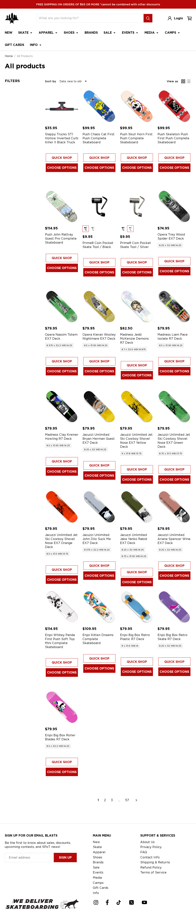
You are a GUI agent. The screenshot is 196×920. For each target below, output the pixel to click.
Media (150, 32)
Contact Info (150, 857)
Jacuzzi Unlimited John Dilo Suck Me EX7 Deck (96, 539)
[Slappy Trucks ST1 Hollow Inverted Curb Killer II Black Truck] (62, 106)
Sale (108, 32)
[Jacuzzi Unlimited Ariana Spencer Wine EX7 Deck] (174, 507)
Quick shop (62, 158)
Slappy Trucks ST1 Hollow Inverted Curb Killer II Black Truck (61, 138)
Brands (91, 32)
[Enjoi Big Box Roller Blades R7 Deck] (62, 707)
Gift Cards (14, 45)
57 (127, 800)
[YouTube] (144, 902)
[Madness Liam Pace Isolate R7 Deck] (174, 306)
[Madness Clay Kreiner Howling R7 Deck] (62, 406)
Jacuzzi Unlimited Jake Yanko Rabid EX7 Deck (133, 539)
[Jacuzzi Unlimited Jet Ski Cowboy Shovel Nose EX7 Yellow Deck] (137, 406)
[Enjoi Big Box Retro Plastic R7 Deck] (137, 607)
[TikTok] (118, 902)
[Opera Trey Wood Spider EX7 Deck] (174, 206)
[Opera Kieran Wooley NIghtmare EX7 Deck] (99, 306)
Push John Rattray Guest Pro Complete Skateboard (61, 238)
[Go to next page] (136, 800)
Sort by (50, 81)
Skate (23, 32)
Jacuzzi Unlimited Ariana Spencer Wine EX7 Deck (174, 539)
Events (128, 32)
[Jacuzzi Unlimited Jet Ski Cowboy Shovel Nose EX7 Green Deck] (174, 406)
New (8, 32)
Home (9, 56)
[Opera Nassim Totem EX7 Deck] (62, 306)
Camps (171, 32)
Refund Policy (151, 867)
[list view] (188, 81)
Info (34, 45)
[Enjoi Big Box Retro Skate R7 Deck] (174, 607)
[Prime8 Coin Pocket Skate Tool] (99, 206)
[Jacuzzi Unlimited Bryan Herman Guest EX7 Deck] (99, 406)
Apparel (47, 32)
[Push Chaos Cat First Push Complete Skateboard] (99, 106)
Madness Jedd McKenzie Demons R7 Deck (134, 338)
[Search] (148, 18)
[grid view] (183, 81)
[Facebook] (107, 902)
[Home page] (12, 18)
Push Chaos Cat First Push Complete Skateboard (98, 138)
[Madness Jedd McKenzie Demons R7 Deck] (137, 306)
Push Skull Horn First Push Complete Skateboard (136, 138)
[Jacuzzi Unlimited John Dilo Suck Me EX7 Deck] (99, 507)
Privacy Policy (151, 847)
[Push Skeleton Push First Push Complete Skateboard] (174, 106)
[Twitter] (131, 902)
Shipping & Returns (155, 862)
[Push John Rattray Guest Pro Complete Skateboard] (62, 206)
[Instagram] (96, 902)
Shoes (69, 32)
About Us (147, 842)
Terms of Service (153, 872)
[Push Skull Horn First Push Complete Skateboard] (137, 106)
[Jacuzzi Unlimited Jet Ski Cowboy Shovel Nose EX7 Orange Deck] (62, 507)
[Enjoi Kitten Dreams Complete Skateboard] (99, 607)
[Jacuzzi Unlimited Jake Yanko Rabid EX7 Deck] (137, 507)
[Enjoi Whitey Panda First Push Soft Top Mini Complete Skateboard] (62, 607)
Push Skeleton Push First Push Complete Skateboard (173, 138)
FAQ (143, 852)
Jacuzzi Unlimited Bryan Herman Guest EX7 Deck (98, 439)
